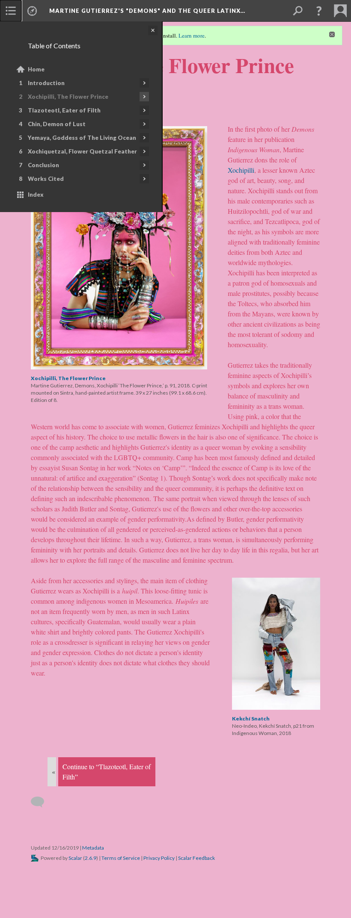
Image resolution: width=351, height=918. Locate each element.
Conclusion (43, 165)
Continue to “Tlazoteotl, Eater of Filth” (106, 771)
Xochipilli (241, 169)
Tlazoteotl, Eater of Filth (64, 110)
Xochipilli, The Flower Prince (68, 96)
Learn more (191, 35)
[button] (319, 10)
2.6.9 (90, 858)
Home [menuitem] (36, 69)
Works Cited (46, 178)
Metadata (93, 847)
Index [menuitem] (36, 194)
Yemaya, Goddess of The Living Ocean (82, 137)
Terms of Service (120, 858)
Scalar (75, 858)
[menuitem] (10, 10)
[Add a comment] (41, 802)
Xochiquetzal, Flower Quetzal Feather (82, 151)
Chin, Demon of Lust (57, 124)
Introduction (46, 83)
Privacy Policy (159, 858)
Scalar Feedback (196, 858)
